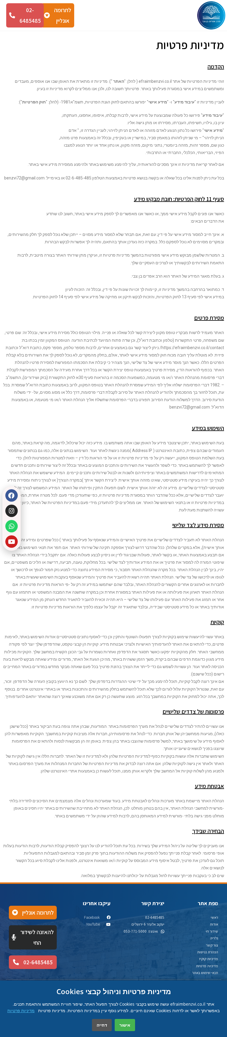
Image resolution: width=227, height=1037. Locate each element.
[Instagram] (11, 511)
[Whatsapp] (11, 526)
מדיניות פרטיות (21, 1010)
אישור (124, 1025)
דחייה (102, 1025)
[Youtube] (11, 541)
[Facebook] (11, 495)
